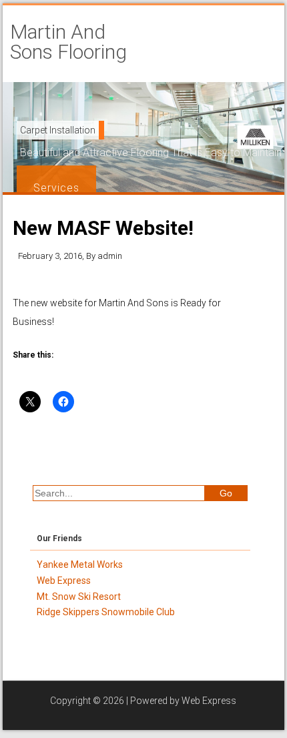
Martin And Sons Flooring (68, 42)
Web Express (209, 700)
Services (56, 187)
